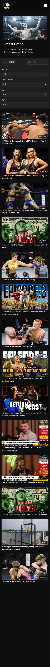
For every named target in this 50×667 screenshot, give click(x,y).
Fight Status (7, 80)
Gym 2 (4, 100)
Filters (10, 62)
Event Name (7, 69)
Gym (4, 90)
